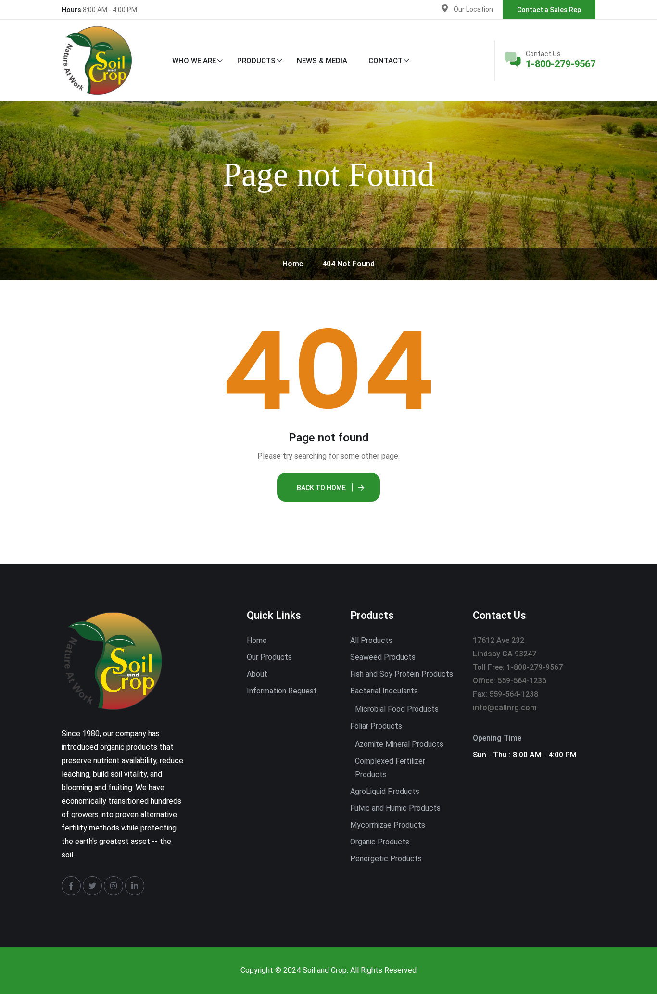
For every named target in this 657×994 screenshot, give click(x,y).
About (257, 674)
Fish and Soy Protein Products (401, 674)
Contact (385, 60)
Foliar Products (376, 725)
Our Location (473, 9)
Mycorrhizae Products (387, 825)
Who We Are (194, 60)
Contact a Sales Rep (549, 9)
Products (256, 60)
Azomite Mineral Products (399, 744)
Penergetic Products (386, 858)
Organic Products (379, 841)
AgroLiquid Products (384, 791)
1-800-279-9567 (560, 64)
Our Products (269, 657)
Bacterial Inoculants (384, 690)
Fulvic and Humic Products (395, 808)
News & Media (322, 60)
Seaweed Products (383, 657)
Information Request (282, 690)
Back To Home (321, 487)
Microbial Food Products (397, 709)
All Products (371, 640)
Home (257, 640)
